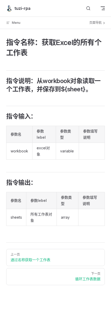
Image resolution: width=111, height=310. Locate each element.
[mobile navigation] (103, 8)
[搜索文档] (88, 8)
